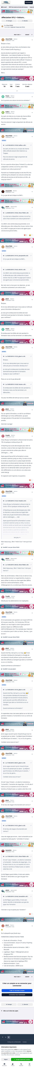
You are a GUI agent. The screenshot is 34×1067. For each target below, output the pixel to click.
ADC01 (7, 206)
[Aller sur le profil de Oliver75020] (2, 26)
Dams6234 (8, 850)
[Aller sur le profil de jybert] (2, 299)
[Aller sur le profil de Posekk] (2, 436)
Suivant (27, 34)
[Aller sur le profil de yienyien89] (2, 191)
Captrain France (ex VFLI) (17, 27)
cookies (16, 1049)
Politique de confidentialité (14, 1042)
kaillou (7, 112)
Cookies (25, 1042)
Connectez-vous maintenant (17, 994)
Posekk (8, 435)
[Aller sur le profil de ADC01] (2, 207)
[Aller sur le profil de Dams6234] (2, 850)
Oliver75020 (9, 39)
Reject (6, 1059)
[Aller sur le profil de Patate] (2, 96)
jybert (7, 299)
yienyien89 (9, 191)
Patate (7, 96)
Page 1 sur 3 (17, 34)
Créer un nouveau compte (17, 990)
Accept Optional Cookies (23, 1059)
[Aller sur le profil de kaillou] (2, 112)
